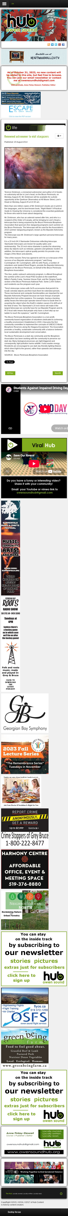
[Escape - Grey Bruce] (21, 111)
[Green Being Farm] (25, 1048)
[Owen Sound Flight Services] (25, 1007)
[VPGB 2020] (34, 1172)
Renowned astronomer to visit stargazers (26, 136)
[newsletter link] (34, 959)
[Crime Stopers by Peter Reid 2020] (25, 828)
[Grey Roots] (25, 754)
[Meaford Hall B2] (21, 98)
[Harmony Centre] (25, 869)
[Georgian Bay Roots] (10, 644)
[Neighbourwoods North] (25, 910)
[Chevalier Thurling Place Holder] (34, 57)
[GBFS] (10, 548)
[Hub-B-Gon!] (34, 78)
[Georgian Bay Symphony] (25, 713)
